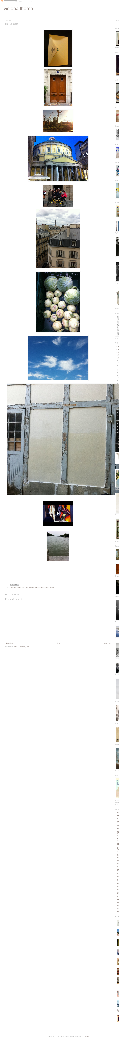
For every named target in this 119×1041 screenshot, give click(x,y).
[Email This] (11, 585)
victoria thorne (18, 8)
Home (59, 643)
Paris (26, 587)
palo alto (21, 587)
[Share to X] (14, 585)
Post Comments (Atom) (21, 646)
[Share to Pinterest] (18, 585)
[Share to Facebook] (16, 585)
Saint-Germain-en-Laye (36, 587)
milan (17, 587)
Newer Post (9, 643)
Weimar (52, 587)
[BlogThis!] (12, 585)
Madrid (13, 587)
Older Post (107, 643)
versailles (46, 587)
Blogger (86, 1036)
